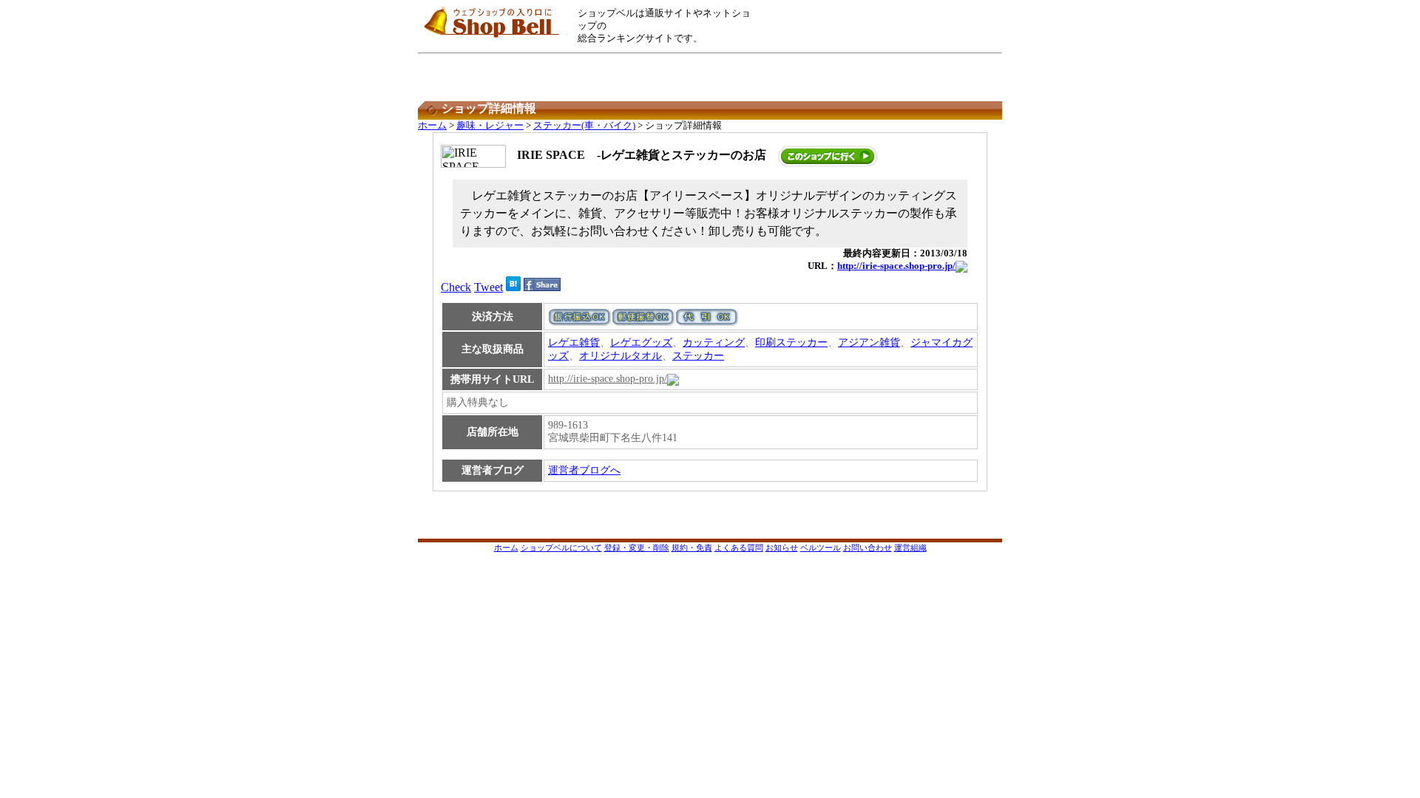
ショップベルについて (561, 547)
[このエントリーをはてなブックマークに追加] (513, 287)
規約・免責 (692, 547)
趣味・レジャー (490, 125)
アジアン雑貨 (869, 342)
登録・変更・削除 (636, 547)
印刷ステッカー (791, 342)
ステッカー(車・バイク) (584, 125)
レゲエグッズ (641, 342)
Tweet (488, 287)
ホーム (432, 125)
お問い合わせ (867, 547)
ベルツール (820, 547)
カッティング (714, 342)
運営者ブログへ (584, 470)
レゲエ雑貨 (574, 342)
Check (456, 287)
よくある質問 (738, 547)
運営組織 (910, 547)
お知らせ (781, 547)
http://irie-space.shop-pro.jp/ (896, 266)
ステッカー (698, 355)
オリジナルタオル (620, 355)
